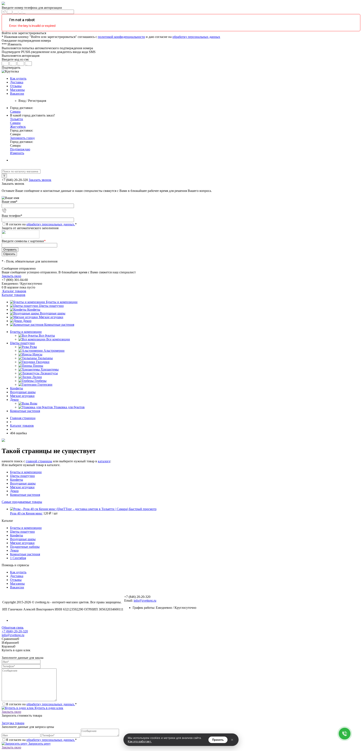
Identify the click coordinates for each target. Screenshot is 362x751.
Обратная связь (12, 627)
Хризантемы (50, 369)
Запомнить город (22, 138)
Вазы (33, 403)
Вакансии (17, 93)
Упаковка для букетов (69, 407)
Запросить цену (39, 743)
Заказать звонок (40, 180)
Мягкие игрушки (51, 317)
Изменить (17, 153)
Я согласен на (41, 224)
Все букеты (47, 335)
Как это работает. (140, 741)
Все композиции (58, 339)
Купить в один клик (48, 708)
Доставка (16, 82)
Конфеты (33, 309)
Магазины (17, 90)
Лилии (37, 377)
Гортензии (44, 384)
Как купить (18, 78)
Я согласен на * (41, 704)
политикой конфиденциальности (121, 37)
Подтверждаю (20, 149)
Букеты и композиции (62, 302)
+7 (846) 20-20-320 (15, 631)
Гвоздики (42, 362)
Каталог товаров (14, 291)
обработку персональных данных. (50, 224)
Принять (218, 739)
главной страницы (39, 461)
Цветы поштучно (51, 306)
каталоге (104, 461)
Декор (27, 321)
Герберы (41, 381)
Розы (33, 347)
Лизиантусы (49, 373)
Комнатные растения (59, 324)
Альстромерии (54, 350)
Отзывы (16, 86)
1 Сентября (18, 558)
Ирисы (37, 354)
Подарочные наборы (25, 546)
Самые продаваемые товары (22, 502)
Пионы (38, 365)
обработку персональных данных (196, 37)
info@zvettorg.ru (145, 600)
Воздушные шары (52, 313)
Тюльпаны (45, 358)
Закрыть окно (11, 276)
